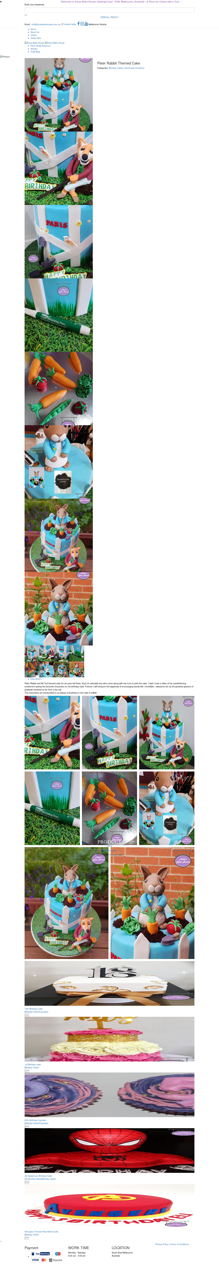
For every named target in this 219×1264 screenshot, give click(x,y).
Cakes (33, 35)
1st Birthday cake (33, 1064)
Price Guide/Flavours (40, 45)
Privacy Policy (161, 1244)
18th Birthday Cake (34, 1008)
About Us (35, 32)
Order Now (36, 37)
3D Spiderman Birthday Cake (38, 1175)
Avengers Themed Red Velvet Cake (41, 1231)
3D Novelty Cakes (33, 1178)
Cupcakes (43, 1011)
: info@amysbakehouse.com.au (45, 24)
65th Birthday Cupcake (35, 1120)
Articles (34, 48)
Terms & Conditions (179, 1244)
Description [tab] (36, 678)
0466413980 (70, 24)
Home (33, 29)
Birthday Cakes (109, 850)
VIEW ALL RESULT (109, 17)
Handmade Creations (134, 67)
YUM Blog (35, 51)
